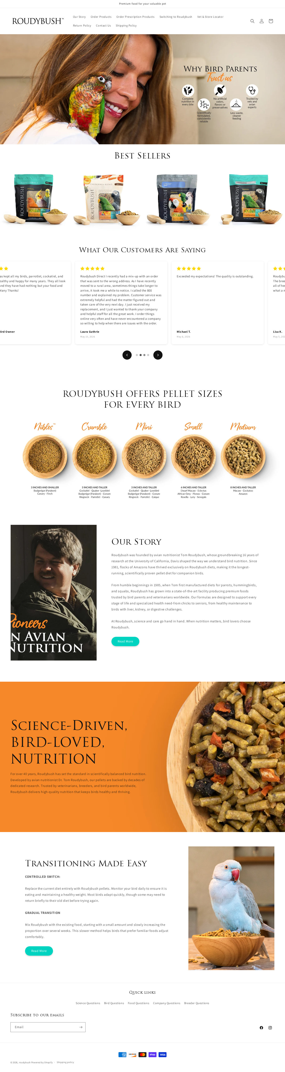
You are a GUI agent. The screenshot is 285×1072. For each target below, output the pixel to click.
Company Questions (166, 1003)
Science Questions (88, 1003)
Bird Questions (114, 1003)
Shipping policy (65, 1062)
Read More (125, 641)
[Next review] (158, 355)
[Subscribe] (80, 1027)
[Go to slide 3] (144, 355)
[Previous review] (127, 355)
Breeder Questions (196, 1003)
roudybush (25, 1062)
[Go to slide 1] (137, 355)
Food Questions (138, 1003)
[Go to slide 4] (148, 355)
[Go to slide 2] (141, 355)
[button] (252, 21)
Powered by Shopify (42, 1062)
